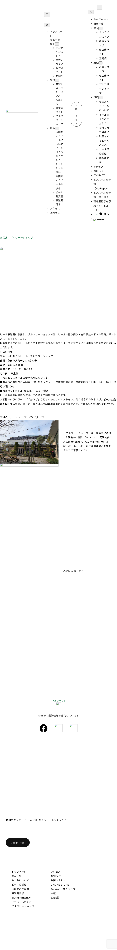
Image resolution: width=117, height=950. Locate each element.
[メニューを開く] (47, 14)
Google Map (18, 842)
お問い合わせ (76, 114)
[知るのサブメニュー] (57, 128)
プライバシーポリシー (98, 928)
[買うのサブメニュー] (57, 43)
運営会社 (77, 928)
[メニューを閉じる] (47, 25)
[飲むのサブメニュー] (57, 80)
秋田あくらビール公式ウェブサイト (25, 814)
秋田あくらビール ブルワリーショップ (30, 356)
